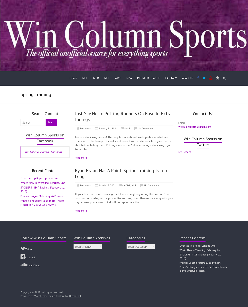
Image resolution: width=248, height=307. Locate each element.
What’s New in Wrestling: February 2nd (43, 183)
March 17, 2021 (107, 185)
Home (73, 78)
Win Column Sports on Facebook (43, 152)
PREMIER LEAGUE (148, 78)
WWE (118, 78)
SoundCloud (33, 265)
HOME (127, 185)
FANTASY (171, 78)
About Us (187, 78)
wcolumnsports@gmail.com (194, 126)
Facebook (30, 257)
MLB (96, 78)
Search (51, 122)
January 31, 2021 (108, 128)
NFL (106, 78)
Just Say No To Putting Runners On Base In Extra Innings (123, 116)
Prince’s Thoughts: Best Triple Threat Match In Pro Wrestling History (203, 268)
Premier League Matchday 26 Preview (42, 196)
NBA (129, 78)
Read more (81, 157)
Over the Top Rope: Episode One (39, 178)
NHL (85, 78)
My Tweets (184, 152)
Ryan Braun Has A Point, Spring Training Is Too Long (121, 173)
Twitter (29, 249)
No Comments (145, 128)
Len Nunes (86, 128)
